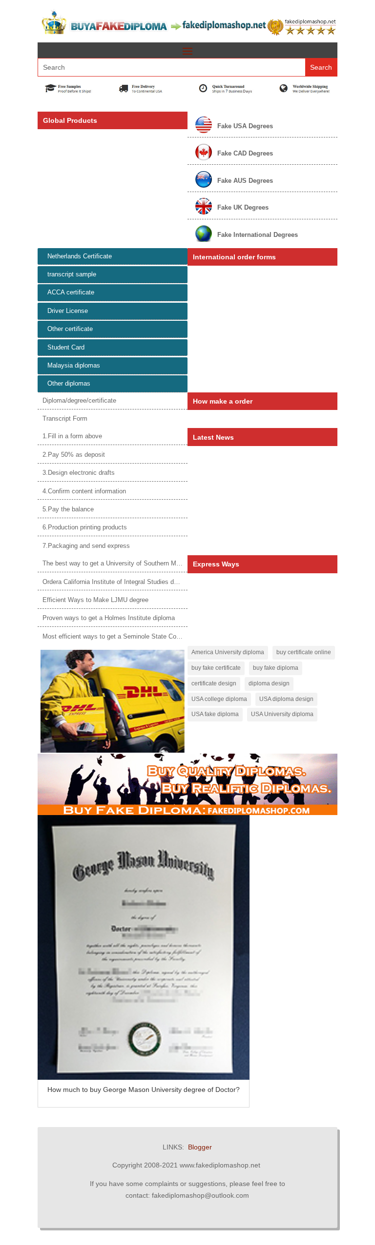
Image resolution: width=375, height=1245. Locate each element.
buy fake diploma (275, 667)
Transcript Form (64, 418)
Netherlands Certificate (79, 256)
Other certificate (70, 328)
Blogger (200, 1147)
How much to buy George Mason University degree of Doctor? (143, 1089)
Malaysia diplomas (73, 365)
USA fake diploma (215, 714)
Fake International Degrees (257, 234)
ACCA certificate (70, 292)
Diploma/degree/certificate (79, 400)
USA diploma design (286, 699)
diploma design (269, 683)
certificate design (213, 683)
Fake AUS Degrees (245, 180)
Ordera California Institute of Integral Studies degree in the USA (132, 581)
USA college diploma (219, 699)
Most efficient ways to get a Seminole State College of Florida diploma (142, 636)
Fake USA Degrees (245, 126)
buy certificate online (303, 652)
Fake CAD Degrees (245, 153)
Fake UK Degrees (243, 207)
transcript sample (71, 274)
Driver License (67, 310)
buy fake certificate (216, 667)
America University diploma (227, 652)
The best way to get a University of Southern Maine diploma (127, 563)
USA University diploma (282, 714)
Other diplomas (68, 383)
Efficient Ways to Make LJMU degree (95, 599)
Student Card (65, 347)
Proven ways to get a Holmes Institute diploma (108, 618)
